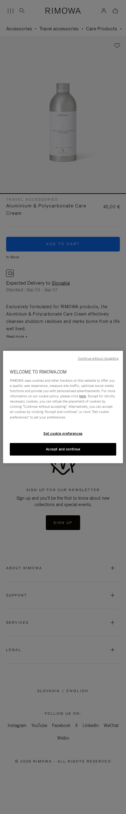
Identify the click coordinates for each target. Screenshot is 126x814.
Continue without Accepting (98, 358)
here (82, 396)
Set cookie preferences (63, 433)
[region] (63, 407)
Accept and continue (63, 449)
